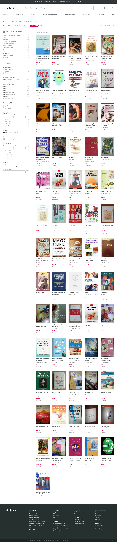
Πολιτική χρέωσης (79, 519)
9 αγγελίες (71, 98)
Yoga (70, 124)
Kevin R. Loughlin (72, 396)
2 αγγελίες (39, 64)
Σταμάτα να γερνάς (74, 90)
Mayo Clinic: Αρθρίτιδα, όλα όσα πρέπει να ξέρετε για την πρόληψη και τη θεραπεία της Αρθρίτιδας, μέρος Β (91, 125)
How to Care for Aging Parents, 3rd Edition (58, 359)
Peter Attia (54, 93)
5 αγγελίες (104, 64)
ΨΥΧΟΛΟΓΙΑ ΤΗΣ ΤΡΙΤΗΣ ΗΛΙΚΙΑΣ (91, 57)
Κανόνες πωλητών (79, 521)
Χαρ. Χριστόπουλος (73, 328)
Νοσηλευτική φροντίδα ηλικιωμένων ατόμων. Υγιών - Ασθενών (75, 192)
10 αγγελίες (39, 98)
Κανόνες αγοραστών (79, 523)
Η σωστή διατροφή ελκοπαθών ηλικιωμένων (107, 393)
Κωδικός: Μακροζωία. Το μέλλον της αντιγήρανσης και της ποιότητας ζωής (59, 326)
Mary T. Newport (72, 362)
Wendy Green (55, 428)
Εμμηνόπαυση (56, 426)
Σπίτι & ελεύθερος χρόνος (50, 14)
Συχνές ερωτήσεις (34, 513)
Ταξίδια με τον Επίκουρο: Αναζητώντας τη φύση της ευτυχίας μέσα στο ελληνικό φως (43, 57)
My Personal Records (90, 426)
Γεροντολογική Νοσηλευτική (89, 158)
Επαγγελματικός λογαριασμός (37, 521)
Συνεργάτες (98, 529)
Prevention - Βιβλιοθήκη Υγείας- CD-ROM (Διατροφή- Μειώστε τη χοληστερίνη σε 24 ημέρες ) (107, 459)
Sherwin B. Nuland (89, 92)
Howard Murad (104, 93)
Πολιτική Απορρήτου (56, 540)
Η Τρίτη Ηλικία (40, 292)
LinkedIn (97, 519)
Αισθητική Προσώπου (106, 191)
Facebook (98, 512)
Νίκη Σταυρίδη (72, 460)
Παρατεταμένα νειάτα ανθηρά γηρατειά (42, 325)
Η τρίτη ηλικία (104, 157)
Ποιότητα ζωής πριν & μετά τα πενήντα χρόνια (75, 325)
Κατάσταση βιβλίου (58, 530)
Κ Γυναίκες (104, 292)
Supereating (88, 225)
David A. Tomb (55, 227)
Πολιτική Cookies (66, 540)
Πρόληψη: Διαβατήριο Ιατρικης (91, 359)
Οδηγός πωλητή (33, 515)
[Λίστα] (101, 25)
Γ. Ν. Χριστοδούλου (105, 159)
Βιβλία (4, 21)
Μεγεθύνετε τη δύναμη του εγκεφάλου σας (42, 158)
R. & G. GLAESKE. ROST (41, 462)
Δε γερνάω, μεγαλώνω (91, 90)
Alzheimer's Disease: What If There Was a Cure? (74, 359)
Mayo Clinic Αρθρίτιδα (58, 259)
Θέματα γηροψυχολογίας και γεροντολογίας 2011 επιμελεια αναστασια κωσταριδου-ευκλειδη (74, 57)
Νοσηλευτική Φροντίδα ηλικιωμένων (58, 57)
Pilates (86, 292)
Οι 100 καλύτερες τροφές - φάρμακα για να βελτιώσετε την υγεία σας (42, 260)
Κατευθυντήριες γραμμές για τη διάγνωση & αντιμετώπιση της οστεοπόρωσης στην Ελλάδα (90, 393)
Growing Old (55, 225)
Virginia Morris (55, 362)
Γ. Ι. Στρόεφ (103, 396)
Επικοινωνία (32, 529)
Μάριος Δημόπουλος (41, 92)
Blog (54, 517)
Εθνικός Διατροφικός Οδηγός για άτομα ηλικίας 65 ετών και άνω (58, 125)
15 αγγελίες (39, 199)
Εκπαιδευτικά (86, 14)
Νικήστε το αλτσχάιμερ (42, 90)
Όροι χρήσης (47, 540)
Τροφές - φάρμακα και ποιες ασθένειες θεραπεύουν (107, 57)
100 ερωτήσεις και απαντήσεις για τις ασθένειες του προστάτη (75, 393)
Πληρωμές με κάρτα (79, 513)
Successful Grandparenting (89, 259)
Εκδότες (55, 513)
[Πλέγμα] (98, 25)
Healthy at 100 (56, 392)
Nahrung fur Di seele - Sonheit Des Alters (58, 459)
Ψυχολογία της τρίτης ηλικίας (42, 226)
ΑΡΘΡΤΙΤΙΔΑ (72, 157)
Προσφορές (5, 14)
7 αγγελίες (104, 98)
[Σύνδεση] (112, 8)
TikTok (97, 517)
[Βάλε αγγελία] (105, 8)
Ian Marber (87, 227)
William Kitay (71, 428)
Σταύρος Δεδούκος (40, 396)
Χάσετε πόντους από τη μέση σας (75, 259)
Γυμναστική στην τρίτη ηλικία (42, 393)
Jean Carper (71, 92)
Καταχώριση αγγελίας (59, 523)
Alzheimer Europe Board (41, 495)
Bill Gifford (60, 93)
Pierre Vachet (88, 195)
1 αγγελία (54, 233)
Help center (32, 512)
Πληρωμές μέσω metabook (36, 523)
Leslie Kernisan (39, 362)
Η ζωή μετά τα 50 (41, 124)
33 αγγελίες (55, 64)
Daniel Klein (39, 60)
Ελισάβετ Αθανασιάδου (106, 193)
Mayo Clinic (71, 159)
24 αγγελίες (104, 131)
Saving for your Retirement (105, 427)
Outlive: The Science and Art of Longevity (59, 91)
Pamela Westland (88, 262)
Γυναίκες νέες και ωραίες (41, 192)
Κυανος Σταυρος (88, 362)
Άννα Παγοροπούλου (41, 228)
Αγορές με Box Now (58, 527)
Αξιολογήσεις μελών (79, 512)
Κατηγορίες (56, 512)
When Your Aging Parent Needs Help (43, 359)
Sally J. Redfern (55, 60)
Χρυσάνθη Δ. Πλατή (89, 161)
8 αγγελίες (88, 98)
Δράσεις (31, 527)
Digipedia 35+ (104, 325)
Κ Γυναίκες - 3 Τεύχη (74, 292)
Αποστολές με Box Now (35, 525)
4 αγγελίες (55, 131)
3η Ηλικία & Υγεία (57, 157)
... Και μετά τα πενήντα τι (75, 458)
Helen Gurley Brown (73, 227)
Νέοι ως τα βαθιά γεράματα (89, 192)
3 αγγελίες (88, 131)
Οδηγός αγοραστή (34, 517)
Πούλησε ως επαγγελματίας (60, 525)
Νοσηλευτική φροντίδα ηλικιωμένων (107, 124)
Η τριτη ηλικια (88, 325)
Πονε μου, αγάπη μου (42, 426)
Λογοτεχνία (19, 14)
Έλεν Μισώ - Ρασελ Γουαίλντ (42, 161)
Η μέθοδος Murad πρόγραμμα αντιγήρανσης (106, 91)
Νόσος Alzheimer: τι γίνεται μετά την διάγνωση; (90, 459)
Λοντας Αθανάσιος (105, 362)
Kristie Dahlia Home (73, 125)
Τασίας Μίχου (71, 195)
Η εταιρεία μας (99, 525)
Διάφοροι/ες (103, 60)
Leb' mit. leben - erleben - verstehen (43, 459)
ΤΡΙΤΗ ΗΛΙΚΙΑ (56, 191)
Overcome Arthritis (74, 426)
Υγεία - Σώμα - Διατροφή (32, 21)
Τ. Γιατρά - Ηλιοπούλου (41, 125)
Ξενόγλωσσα (101, 14)
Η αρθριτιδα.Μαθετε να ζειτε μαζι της (58, 293)
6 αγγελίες (88, 64)
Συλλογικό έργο (72, 60)
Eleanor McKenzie (89, 294)
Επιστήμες (33, 14)
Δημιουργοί (56, 515)
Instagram (98, 515)
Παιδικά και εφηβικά (70, 14)
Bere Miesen (39, 428)
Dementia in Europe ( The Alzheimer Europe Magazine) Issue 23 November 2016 (43, 493)
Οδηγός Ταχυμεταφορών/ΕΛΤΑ (61, 529)
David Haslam (72, 262)
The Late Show (72, 225)
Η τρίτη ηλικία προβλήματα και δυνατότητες (105, 359)
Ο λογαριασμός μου (34, 519)
